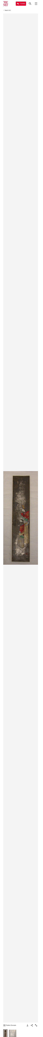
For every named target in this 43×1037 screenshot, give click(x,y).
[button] (20, 518)
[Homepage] (5, 3)
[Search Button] (30, 4)
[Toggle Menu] (36, 4)
